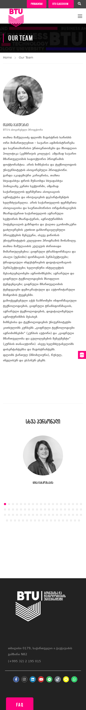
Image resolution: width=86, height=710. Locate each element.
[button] (5, 504)
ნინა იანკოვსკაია (43, 482)
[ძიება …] (79, 4)
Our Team (26, 58)
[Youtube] (41, 679)
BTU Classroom (60, 3)
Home (7, 58)
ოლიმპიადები (36, 3)
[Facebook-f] (16, 679)
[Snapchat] (66, 679)
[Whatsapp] (74, 679)
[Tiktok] (58, 679)
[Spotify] (49, 679)
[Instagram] (24, 679)
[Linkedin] (33, 679)
